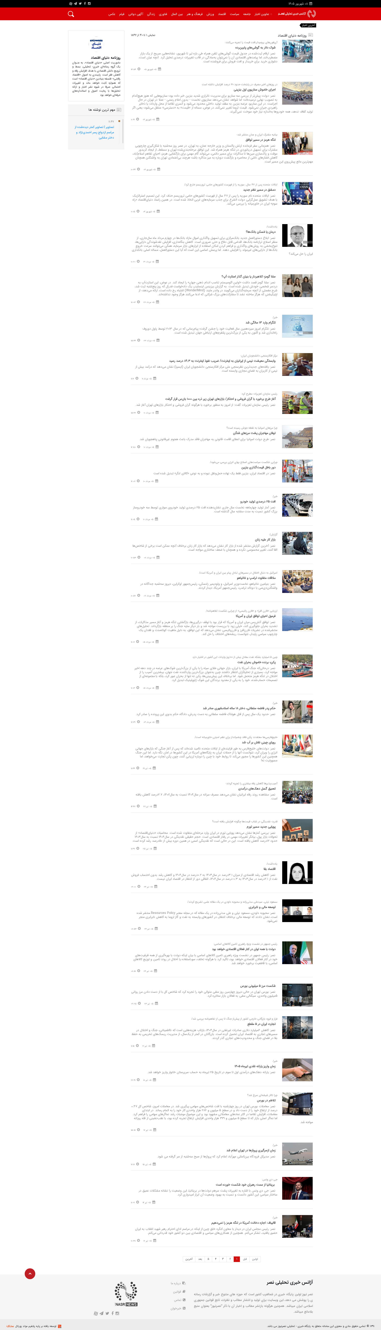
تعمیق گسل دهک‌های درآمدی (257, 788)
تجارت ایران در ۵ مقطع (261, 1024)
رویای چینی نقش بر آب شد (258, 742)
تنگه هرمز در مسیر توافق (260, 139)
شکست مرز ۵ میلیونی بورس (258, 985)
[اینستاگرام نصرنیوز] (89, 3)
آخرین (189, 1259)
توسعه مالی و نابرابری (262, 907)
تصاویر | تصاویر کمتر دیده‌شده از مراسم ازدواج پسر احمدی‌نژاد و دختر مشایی (94, 132)
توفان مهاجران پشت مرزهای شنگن (254, 433)
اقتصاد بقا (269, 869)
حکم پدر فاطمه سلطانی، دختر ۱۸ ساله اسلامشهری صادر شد (239, 708)
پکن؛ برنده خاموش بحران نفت (256, 662)
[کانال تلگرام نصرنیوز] (75, 3)
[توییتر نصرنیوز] (80, 3)
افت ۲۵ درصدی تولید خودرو (258, 501)
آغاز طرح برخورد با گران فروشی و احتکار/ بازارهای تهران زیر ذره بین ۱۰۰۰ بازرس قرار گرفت (220, 399)
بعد (200, 1259)
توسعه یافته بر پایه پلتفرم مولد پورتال (35, 1326)
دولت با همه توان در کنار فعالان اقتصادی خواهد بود (243, 949)
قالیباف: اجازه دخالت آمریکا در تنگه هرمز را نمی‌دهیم (243, 1222)
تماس (178, 1300)
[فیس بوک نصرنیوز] (84, 3)
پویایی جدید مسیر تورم (261, 826)
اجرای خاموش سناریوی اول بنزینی (254, 89)
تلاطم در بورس (266, 1100)
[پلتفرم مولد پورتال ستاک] (59, 1326)
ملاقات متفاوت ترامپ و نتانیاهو (256, 578)
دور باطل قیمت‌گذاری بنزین (258, 467)
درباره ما (176, 1283)
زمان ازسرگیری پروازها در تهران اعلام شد (251, 1150)
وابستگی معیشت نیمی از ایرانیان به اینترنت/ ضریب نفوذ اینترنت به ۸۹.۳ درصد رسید (222, 360)
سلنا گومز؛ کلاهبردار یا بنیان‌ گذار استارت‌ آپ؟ (248, 276)
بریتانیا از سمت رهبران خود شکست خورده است (245, 1184)
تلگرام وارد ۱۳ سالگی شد (260, 322)
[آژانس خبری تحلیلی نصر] (297, 13)
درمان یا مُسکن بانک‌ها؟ (260, 231)
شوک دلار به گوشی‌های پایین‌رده (255, 47)
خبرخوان (176, 1308)
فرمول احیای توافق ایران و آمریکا (255, 616)
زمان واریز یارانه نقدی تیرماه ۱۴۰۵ (255, 1066)
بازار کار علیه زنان (265, 539)
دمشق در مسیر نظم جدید (259, 189)
